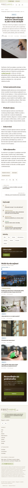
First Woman (4, 451)
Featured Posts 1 (12, 485)
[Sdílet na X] (10, 179)
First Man (3, 449)
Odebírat (6, 254)
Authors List (5, 485)
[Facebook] (2, 423)
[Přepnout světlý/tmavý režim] (19, 5)
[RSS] (5, 423)
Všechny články (4, 267)
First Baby (3, 453)
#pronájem (14, 172)
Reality (6, 9)
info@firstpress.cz (8, 463)
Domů (2, 9)
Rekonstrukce (20, 237)
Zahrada (5, 240)
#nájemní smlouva (6, 172)
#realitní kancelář (6, 175)
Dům (5, 237)
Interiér (11, 240)
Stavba (13, 237)
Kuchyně (17, 240)
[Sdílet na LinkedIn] (13, 179)
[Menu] (22, 5)
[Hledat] (16, 5)
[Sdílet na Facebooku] (7, 179)
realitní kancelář (5, 73)
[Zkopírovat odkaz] (16, 179)
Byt (9, 237)
